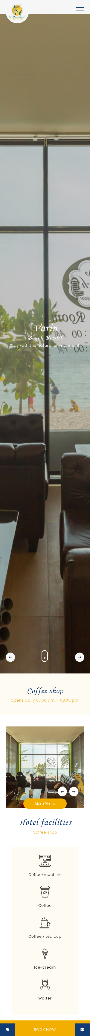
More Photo (45, 804)
